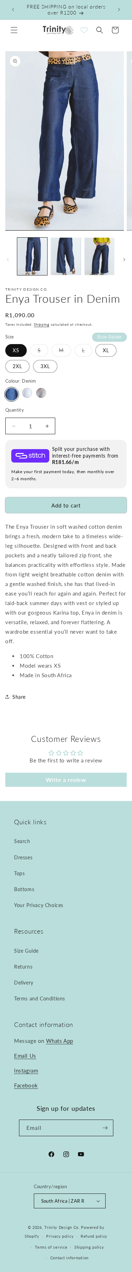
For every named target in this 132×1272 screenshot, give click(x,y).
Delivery (23, 983)
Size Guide (109, 337)
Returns (23, 967)
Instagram (26, 1070)
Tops (19, 873)
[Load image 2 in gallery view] (66, 256)
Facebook (26, 1085)
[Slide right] (124, 259)
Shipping (41, 324)
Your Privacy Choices (38, 905)
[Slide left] (7, 259)
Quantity (14, 410)
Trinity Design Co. (62, 1227)
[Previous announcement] (13, 9)
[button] (14, 30)
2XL (17, 366)
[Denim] (11, 394)
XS (16, 350)
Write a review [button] (66, 779)
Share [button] (19, 697)
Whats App (59, 1041)
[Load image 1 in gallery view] (32, 256)
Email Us (25, 1055)
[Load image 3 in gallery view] (99, 256)
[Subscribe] (105, 1128)
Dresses (23, 857)
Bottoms (24, 889)
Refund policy (94, 1236)
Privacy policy (60, 1236)
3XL (45, 366)
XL (106, 350)
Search (22, 841)
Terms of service (51, 1247)
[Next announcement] (119, 9)
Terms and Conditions (39, 998)
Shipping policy (89, 1247)
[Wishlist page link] (84, 30)
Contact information (69, 1257)
